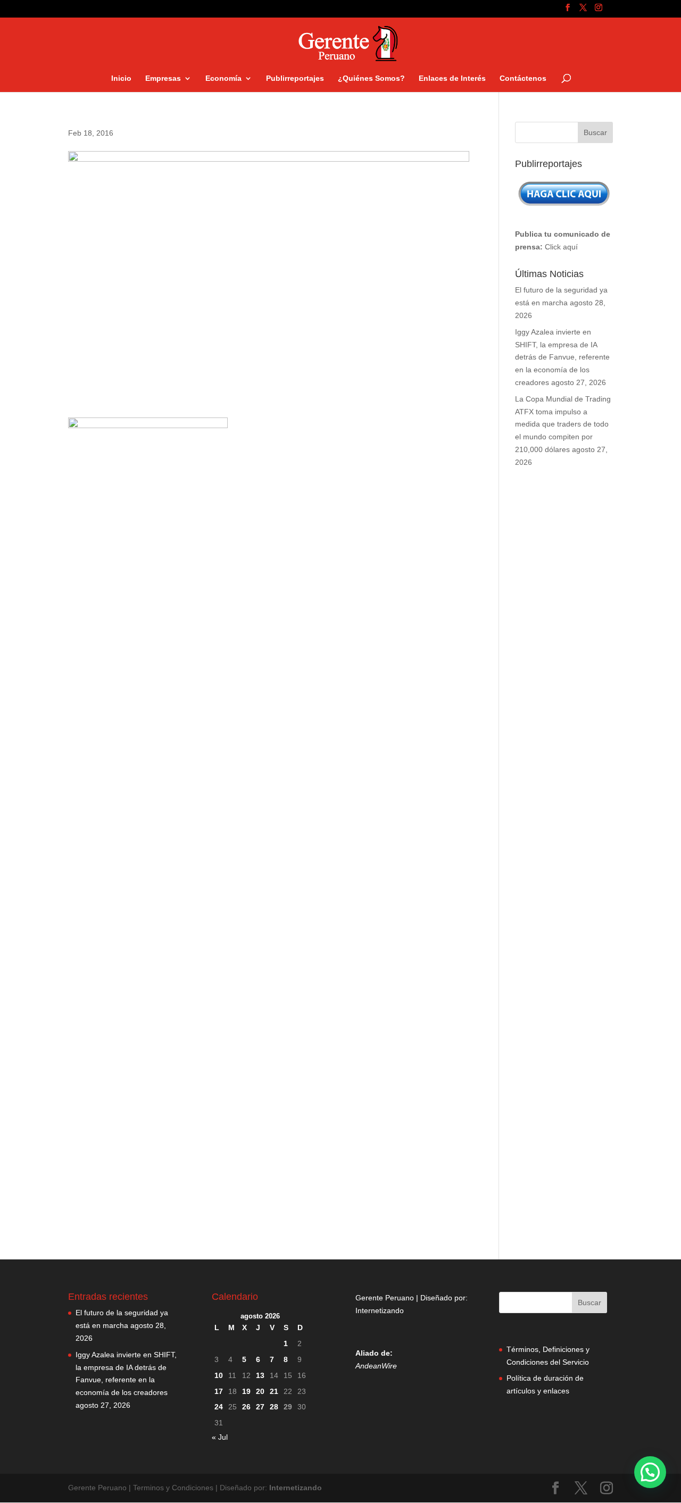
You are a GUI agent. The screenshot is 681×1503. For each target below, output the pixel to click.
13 (260, 1375)
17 (218, 1391)
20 (260, 1391)
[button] (650, 1472)
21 (274, 1391)
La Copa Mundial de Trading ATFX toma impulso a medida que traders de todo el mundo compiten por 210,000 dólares (563, 424)
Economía (223, 78)
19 (246, 1391)
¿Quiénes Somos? (371, 78)
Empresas (163, 78)
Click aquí (561, 247)
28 (274, 1406)
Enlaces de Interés (452, 78)
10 (218, 1375)
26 (246, 1406)
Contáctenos (523, 78)
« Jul (220, 1437)
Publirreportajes (295, 78)
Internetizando (379, 1310)
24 (218, 1406)
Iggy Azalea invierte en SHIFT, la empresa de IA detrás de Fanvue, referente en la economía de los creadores (562, 357)
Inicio (121, 78)
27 (260, 1406)
